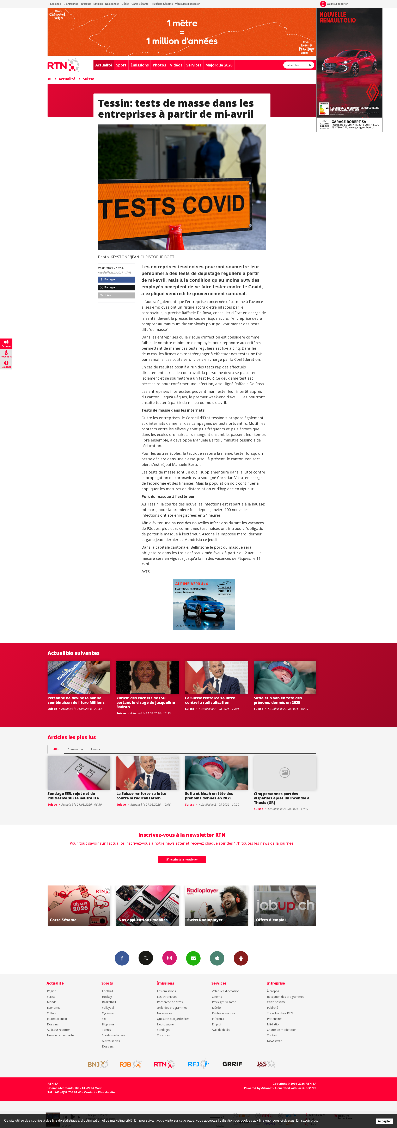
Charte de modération (282, 1030)
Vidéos (176, 65)
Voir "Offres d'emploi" (216, 905)
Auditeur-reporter (337, 3)
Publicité (272, 1008)
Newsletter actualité (60, 1035)
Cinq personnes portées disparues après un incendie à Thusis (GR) (282, 798)
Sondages (163, 1030)
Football (107, 991)
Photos (159, 65)
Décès (125, 3)
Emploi (216, 1024)
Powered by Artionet (258, 1088)
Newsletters (193, 958)
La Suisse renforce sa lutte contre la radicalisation (210, 700)
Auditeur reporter (58, 1030)
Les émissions (166, 991)
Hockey (107, 997)
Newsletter (274, 1041)
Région (51, 991)
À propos (273, 991)
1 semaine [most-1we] (75, 749)
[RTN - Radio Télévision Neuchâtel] (164, 1064)
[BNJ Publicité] (96, 1064)
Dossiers (53, 1024)
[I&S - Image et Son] (266, 1064)
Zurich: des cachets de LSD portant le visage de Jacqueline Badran (145, 702)
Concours (163, 1035)
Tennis (106, 1030)
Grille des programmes (172, 1008)
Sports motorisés (113, 1035)
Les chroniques (167, 997)
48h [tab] (56, 749)
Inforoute (86, 3)
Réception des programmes (285, 997)
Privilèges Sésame (162, 3)
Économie (53, 1008)
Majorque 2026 (218, 65)
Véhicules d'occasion (187, 3)
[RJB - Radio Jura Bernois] (130, 1064)
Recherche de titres (170, 1002)
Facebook (122, 958)
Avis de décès (221, 1030)
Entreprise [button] (71, 3)
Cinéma (217, 997)
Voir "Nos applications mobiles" (79, 905)
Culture (51, 1013)
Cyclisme (108, 1013)
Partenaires (274, 1019)
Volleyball (108, 1008)
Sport (121, 65)
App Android (241, 958)
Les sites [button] (55, 3)
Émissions (139, 65)
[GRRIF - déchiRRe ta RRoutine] (232, 1064)
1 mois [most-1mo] (95, 749)
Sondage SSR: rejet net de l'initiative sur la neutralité (73, 795)
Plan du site (106, 1092)
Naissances (112, 3)
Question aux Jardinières (173, 1019)
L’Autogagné (165, 1024)
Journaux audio (57, 1019)
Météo (216, 1008)
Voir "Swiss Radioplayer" (147, 905)
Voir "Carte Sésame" (285, 905)
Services (193, 65)
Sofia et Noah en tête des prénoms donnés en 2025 (278, 700)
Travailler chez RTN (280, 1013)
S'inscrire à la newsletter (182, 859)
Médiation (273, 1024)
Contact (272, 1035)
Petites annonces (223, 1013)
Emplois (98, 3)
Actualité (103, 65)
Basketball (109, 1002)
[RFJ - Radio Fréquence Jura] (198, 1064)
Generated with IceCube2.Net (295, 1088)
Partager (109, 279)
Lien (108, 295)
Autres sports (111, 1041)
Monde (51, 1002)
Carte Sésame (140, 3)
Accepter (384, 1121)
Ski (104, 1019)
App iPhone (217, 958)
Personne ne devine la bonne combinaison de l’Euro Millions (76, 700)
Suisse (88, 78)
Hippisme (108, 1024)
